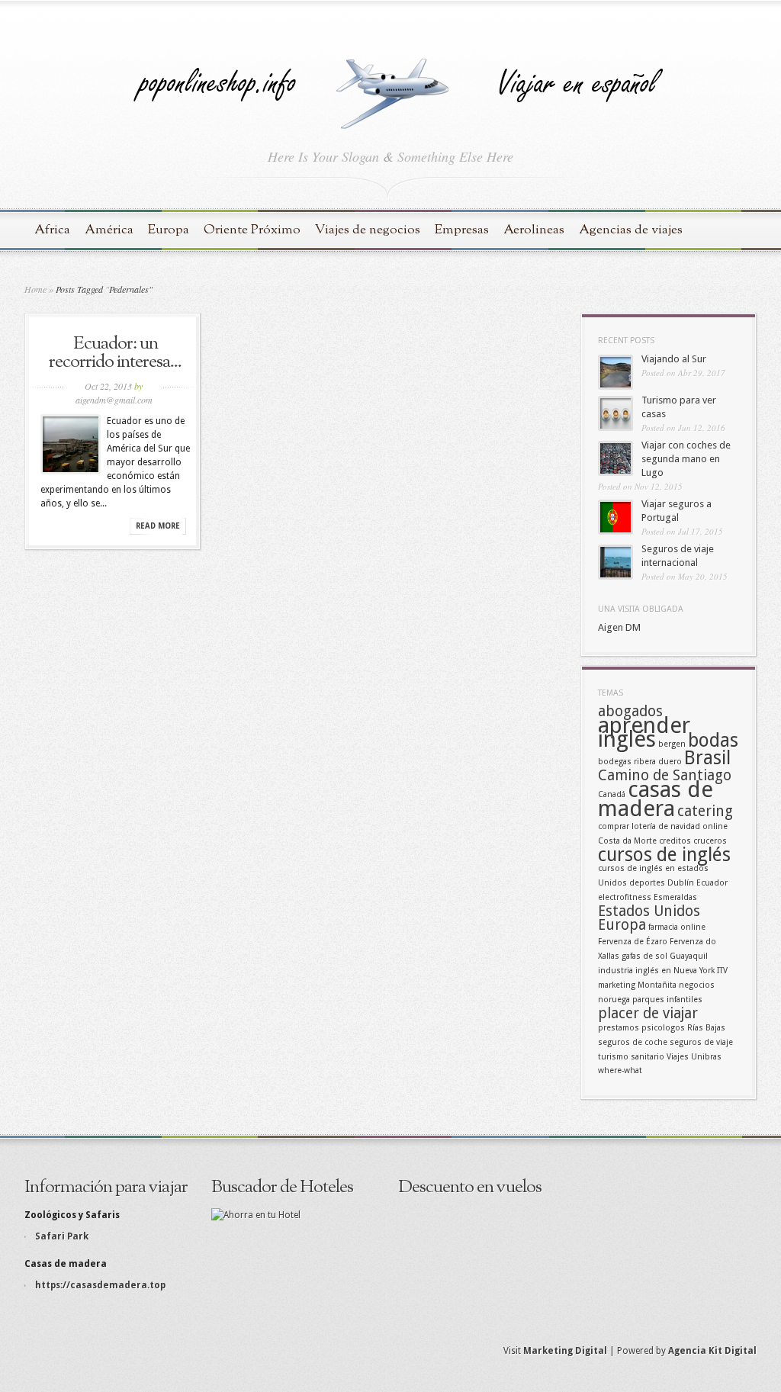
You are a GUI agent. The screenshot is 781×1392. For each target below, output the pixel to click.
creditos (675, 841)
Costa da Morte (627, 841)
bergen (672, 744)
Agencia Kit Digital (712, 1350)
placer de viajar (648, 1013)
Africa (52, 230)
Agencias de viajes (631, 230)
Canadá (611, 794)
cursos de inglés (664, 855)
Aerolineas (533, 230)
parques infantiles (667, 1000)
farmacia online (676, 927)
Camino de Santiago (664, 775)
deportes (647, 883)
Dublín (680, 883)
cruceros (710, 841)
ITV (722, 971)
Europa (168, 230)
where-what (620, 1070)
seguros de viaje (701, 1042)
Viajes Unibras (694, 1057)
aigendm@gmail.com (114, 400)
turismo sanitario (631, 1057)
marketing (616, 985)
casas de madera (655, 798)
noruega (614, 1000)
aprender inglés (644, 732)
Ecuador (712, 883)
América (109, 230)
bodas (713, 740)
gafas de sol (644, 956)
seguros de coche (632, 1042)
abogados (630, 711)
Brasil (707, 758)
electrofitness (624, 897)
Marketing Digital (565, 1350)
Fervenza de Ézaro (632, 942)
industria (615, 971)
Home (35, 289)
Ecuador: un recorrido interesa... (115, 353)
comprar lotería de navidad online (663, 826)
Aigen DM (619, 627)
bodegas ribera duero (640, 762)
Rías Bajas (706, 1028)
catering (705, 811)
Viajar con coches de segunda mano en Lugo (686, 458)
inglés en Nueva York (675, 971)
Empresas (462, 230)
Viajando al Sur (673, 359)
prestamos (618, 1028)
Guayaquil (689, 956)
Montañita (657, 985)
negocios (697, 985)
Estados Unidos (649, 911)
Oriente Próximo (252, 230)
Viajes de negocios (367, 230)
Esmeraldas (675, 897)
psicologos (663, 1028)
